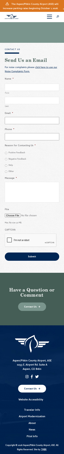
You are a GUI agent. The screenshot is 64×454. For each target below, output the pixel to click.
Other (11, 171)
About (32, 423)
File (7, 209)
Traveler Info (32, 409)
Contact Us (30, 306)
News (32, 429)
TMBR (43, 449)
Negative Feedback (17, 159)
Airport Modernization (32, 416)
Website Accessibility (30, 399)
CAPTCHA (10, 229)
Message (11, 178)
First (7, 93)
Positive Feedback (17, 152)
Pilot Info (32, 436)
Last (7, 106)
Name (9, 78)
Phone (9, 129)
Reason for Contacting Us (20, 145)
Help (11, 165)
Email (9, 113)
